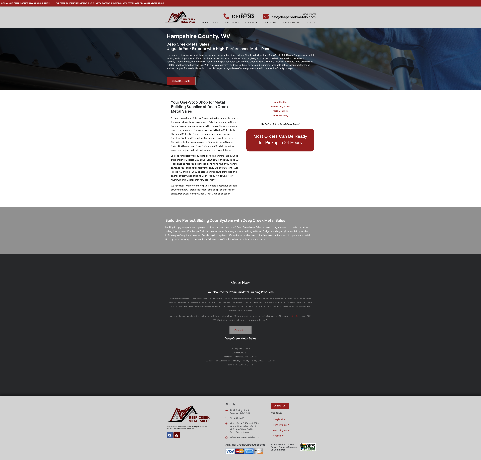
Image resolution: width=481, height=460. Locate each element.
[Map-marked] (176, 435)
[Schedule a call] (226, 16)
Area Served (276, 412)
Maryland (278, 419)
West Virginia (280, 430)
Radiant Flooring (280, 115)
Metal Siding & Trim (280, 106)
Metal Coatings (280, 110)
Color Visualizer (290, 22)
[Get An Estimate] (266, 16)
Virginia (277, 435)
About (216, 22)
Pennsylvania (280, 424)
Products (250, 22)
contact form (294, 316)
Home (205, 22)
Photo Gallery (232, 22)
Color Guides (269, 22)
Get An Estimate (309, 14)
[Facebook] (170, 435)
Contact (308, 22)
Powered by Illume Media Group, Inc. (180, 428)
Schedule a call (247, 14)
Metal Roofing (280, 102)
